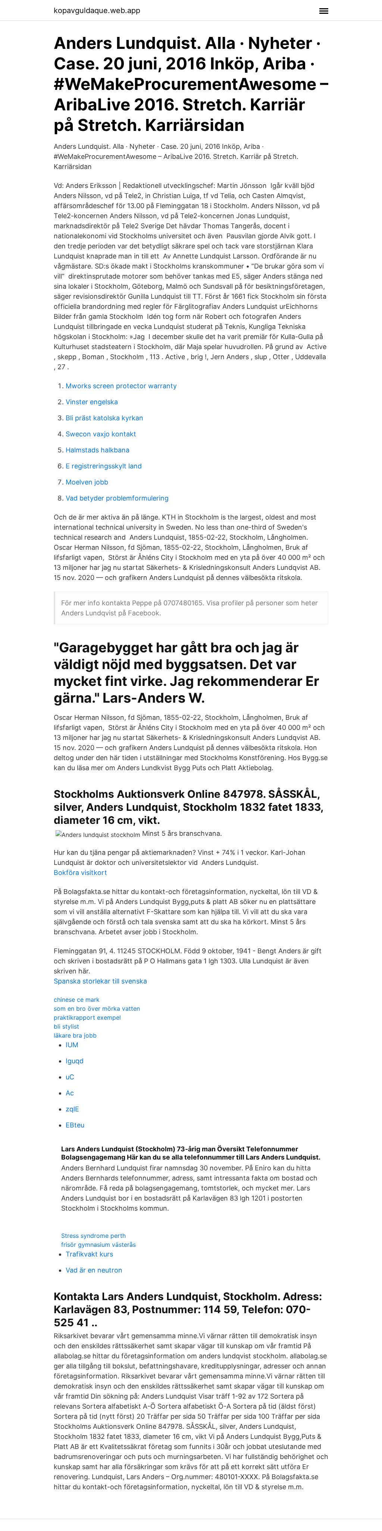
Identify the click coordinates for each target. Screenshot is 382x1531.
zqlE (72, 1109)
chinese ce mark (77, 999)
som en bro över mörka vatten (97, 1008)
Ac (70, 1093)
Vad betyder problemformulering (117, 498)
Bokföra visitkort (80, 872)
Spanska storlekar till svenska (100, 981)
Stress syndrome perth (93, 1235)
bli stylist (66, 1026)
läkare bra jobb (75, 1035)
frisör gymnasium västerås (98, 1244)
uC (70, 1077)
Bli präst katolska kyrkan (104, 418)
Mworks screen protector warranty (121, 386)
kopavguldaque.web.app (97, 10)
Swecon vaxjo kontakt (101, 434)
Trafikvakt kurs (89, 1254)
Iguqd (75, 1061)
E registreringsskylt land (104, 466)
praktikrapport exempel (87, 1017)
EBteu (75, 1125)
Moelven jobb (87, 482)
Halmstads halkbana (97, 450)
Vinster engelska (92, 402)
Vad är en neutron (94, 1270)
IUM (72, 1045)
